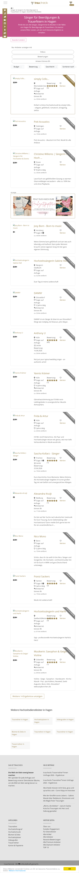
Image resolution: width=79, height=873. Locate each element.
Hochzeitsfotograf (15, 829)
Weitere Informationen (17, 870)
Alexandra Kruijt (43, 493)
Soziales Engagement (51, 829)
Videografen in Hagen (65, 719)
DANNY (38, 293)
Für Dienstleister (49, 832)
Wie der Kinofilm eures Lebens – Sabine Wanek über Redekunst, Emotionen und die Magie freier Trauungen (58, 798)
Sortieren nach (68, 67)
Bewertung (33, 67)
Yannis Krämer (42, 373)
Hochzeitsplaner (14, 837)
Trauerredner (13, 843)
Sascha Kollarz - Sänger (46, 453)
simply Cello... (41, 79)
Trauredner (12, 826)
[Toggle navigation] (5, 2)
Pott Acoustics (41, 121)
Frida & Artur (41, 416)
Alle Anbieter (48, 837)
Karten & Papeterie (15, 845)
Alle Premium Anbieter (52, 842)
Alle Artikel (47, 834)
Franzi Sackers (42, 576)
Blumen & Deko (14, 835)
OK (69, 868)
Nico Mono (40, 536)
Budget (17, 67)
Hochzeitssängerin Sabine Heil (50, 260)
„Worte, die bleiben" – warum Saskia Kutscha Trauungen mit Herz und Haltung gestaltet (57, 808)
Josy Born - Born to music (48, 226)
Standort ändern (18, 40)
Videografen (13, 840)
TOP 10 (46, 847)
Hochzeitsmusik (14, 832)
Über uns (46, 826)
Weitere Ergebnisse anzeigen (27, 696)
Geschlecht (50, 67)
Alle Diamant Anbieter (51, 845)
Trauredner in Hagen (20, 719)
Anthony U (40, 333)
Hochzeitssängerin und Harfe (50, 611)
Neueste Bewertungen (51, 839)
